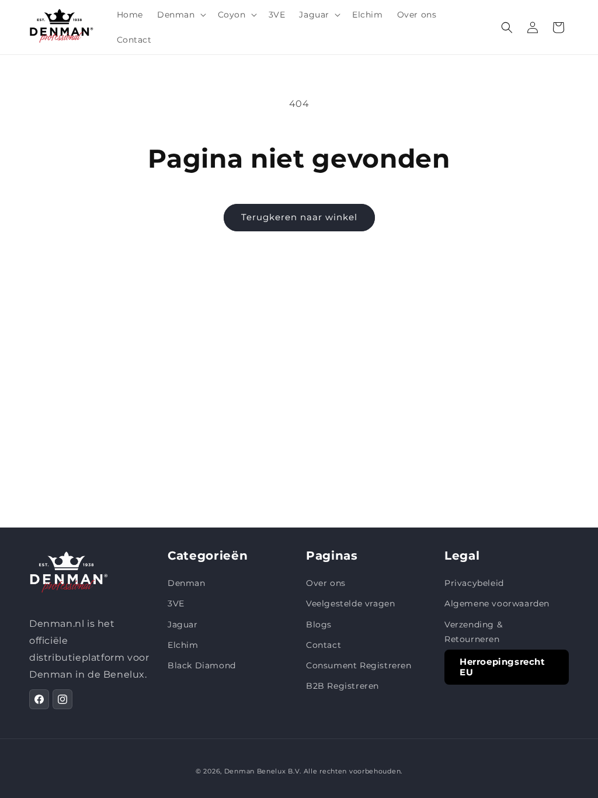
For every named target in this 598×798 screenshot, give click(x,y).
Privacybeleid (474, 583)
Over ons (326, 583)
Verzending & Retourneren (473, 631)
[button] (180, 14)
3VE (176, 603)
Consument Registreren (359, 665)
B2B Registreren (342, 686)
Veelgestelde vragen (350, 603)
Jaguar (183, 624)
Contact (323, 645)
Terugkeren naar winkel (299, 217)
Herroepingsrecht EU (502, 667)
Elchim (183, 645)
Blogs (319, 624)
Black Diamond (202, 665)
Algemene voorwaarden (497, 603)
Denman (187, 583)
